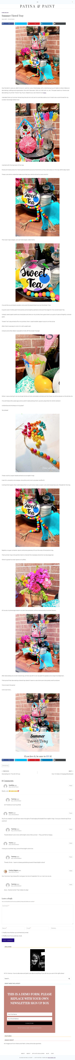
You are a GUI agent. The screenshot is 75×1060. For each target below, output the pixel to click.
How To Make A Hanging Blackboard (62, 773)
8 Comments (11, 19)
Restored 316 (52, 1057)
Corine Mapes (13, 870)
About (23, 1053)
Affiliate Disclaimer (38, 1053)
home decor (5, 12)
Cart (52, 1053)
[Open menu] (37, 2)
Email (29, 928)
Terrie (11, 843)
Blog (47, 1053)
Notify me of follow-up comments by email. (15, 932)
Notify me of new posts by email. (12, 936)
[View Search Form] (72, 2)
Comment (5, 906)
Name (4, 928)
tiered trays (5, 765)
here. (44, 92)
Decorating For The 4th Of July (11, 773)
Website (53, 928)
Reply (70, 785)
